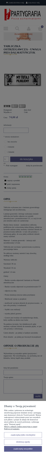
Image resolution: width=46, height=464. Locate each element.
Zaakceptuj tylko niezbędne (23, 435)
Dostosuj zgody (23, 442)
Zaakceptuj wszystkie (23, 449)
